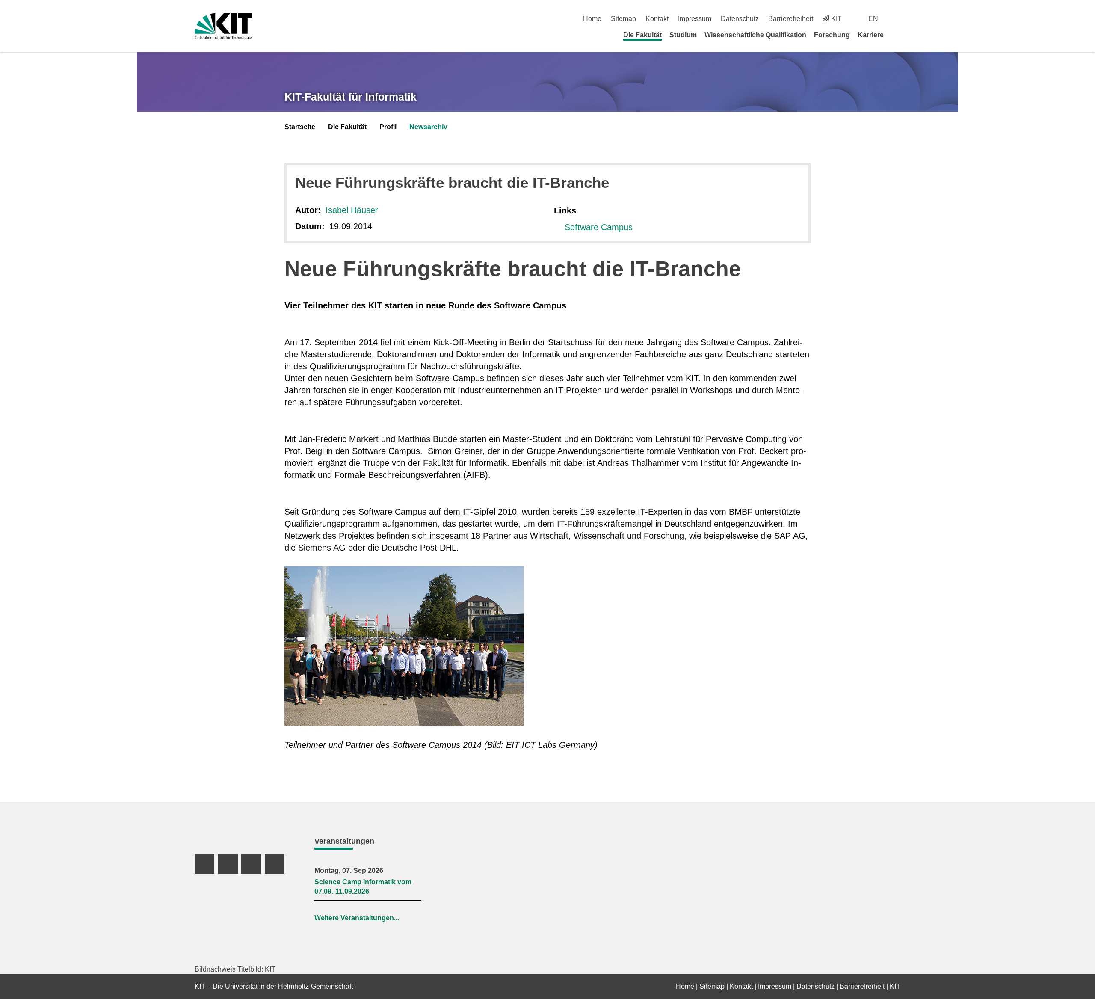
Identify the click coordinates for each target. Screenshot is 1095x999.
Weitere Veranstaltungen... (356, 918)
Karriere (871, 35)
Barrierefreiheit (790, 18)
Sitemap (623, 18)
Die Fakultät (642, 35)
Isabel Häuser (352, 210)
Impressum (694, 18)
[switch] (897, 19)
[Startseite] (897, 34)
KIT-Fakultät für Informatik (350, 97)
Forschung (832, 35)
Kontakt (657, 18)
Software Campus (599, 227)
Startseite (299, 126)
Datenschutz (740, 18)
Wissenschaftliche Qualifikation (755, 35)
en (873, 18)
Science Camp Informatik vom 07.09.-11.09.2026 (362, 886)
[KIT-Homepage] (223, 26)
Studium (683, 35)
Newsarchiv (428, 126)
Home (592, 18)
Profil (388, 126)
